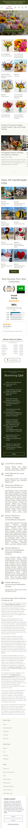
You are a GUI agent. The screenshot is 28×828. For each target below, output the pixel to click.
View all (3, 131)
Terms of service (7, 790)
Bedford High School (16, 532)
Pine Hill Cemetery (14, 506)
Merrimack (8, 470)
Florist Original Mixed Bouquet (18, 56)
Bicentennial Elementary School (14, 536)
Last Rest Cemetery (11, 502)
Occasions (6, 731)
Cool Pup (17, 76)
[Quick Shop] (15, 7)
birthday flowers (15, 674)
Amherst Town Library (19, 527)
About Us (5, 738)
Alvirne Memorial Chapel (13, 557)
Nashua (18, 470)
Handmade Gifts (7, 728)
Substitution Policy (8, 786)
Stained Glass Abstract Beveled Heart (19, 245)
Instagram (6, 759)
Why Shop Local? (8, 793)
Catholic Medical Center (12, 478)
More (14, 454)
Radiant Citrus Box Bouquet (6, 76)
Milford (13, 470)
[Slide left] (10, 172)
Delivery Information (8, 772)
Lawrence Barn (9, 589)
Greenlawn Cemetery (21, 498)
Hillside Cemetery (22, 500)
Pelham (23, 470)
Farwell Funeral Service (19, 497)
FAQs (4, 775)
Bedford (14, 466)
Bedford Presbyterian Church (13, 565)
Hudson (24, 466)
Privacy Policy (7, 779)
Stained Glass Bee (19, 224)
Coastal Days (5, 96)
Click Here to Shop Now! (14, 30)
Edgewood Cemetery (15, 495)
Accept (13, 816)
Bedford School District (20, 534)
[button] (19, 7)
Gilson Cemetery (9, 498)
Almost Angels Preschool (12, 522)
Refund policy (7, 782)
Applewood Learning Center (13, 529)
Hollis (19, 466)
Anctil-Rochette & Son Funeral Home (16, 490)
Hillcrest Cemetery (10, 500)
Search (5, 748)
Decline (13, 820)
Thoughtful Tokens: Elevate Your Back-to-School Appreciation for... (12, 154)
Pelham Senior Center (20, 589)
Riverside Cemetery (11, 510)
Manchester (23, 468)
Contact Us (6, 768)
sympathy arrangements (15, 667)
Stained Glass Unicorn (5, 204)
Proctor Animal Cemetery (19, 508)
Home (4, 724)
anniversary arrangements (8, 676)
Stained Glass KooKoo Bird (5, 224)
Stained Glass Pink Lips (6, 266)
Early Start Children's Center (18, 544)
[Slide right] (17, 172)
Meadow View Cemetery (19, 503)
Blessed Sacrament (15, 570)
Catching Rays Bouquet (18, 97)
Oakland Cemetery (10, 505)
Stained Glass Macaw (7, 244)
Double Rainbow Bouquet (19, 117)
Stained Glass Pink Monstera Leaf (19, 204)
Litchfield (7, 468)
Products (5, 735)
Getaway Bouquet (6, 56)
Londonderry (15, 468)
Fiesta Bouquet (5, 116)
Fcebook (5, 755)
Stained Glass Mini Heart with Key (19, 266)
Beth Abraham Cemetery (12, 492)
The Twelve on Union (10, 591)
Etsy (4, 752)
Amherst (7, 466)
